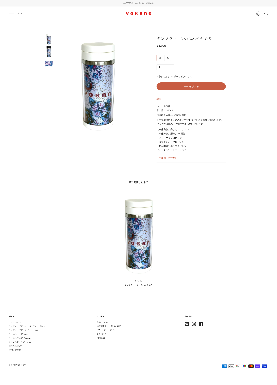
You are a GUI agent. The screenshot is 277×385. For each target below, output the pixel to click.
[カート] (266, 13)
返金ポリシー (103, 334)
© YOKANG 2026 (17, 365)
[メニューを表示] (11, 13)
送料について (103, 322)
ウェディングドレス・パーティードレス (27, 326)
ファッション (15, 322)
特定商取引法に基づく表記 (109, 326)
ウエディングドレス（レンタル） (24, 330)
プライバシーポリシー (107, 330)
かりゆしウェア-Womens (19, 338)
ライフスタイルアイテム (20, 342)
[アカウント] (258, 13)
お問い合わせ (15, 349)
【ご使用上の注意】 (167, 158)
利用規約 (101, 338)
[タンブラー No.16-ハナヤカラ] (138, 234)
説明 (159, 98)
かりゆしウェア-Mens (18, 334)
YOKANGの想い (16, 346)
